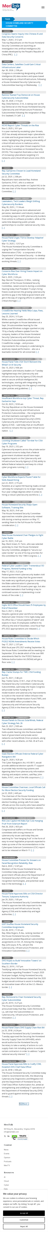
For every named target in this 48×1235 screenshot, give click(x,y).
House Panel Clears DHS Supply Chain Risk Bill (23, 1027)
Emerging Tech (9, 123)
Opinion (7, 1157)
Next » (26, 1104)
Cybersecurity (22, 123)
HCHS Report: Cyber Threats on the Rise (20, 125)
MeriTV (7, 1165)
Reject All (24, 1226)
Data (6, 1189)
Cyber (6, 1185)
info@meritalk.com (11, 1132)
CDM (21, 1061)
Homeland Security (25, 359)
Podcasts (7, 1161)
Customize (24, 1220)
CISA (38, 359)
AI (4, 1177)
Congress (7, 31)
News (6, 1150)
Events (6, 1154)
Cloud (6, 1181)
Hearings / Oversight (22, 198)
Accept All (24, 1213)
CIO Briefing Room (10, 1061)
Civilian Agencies (9, 359)
